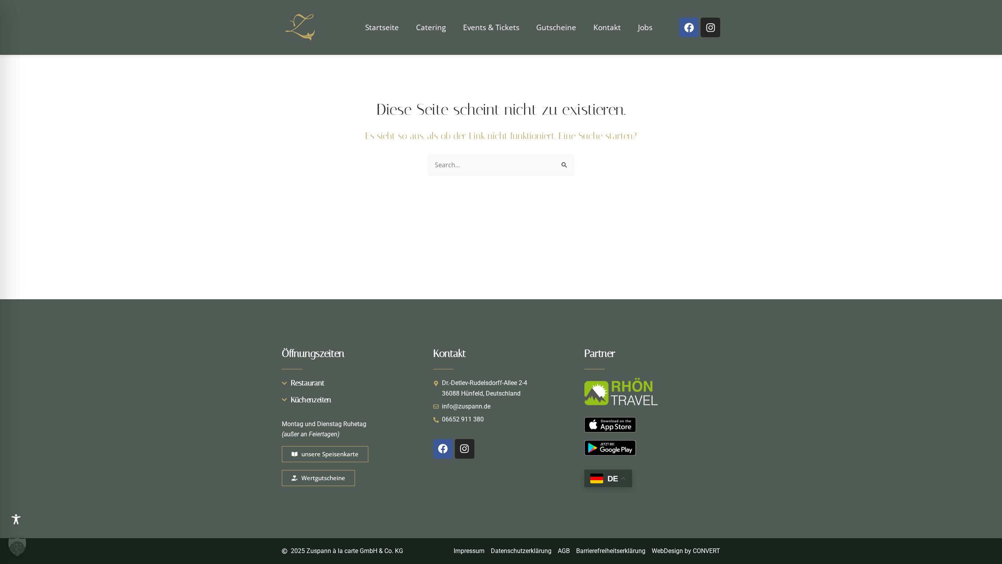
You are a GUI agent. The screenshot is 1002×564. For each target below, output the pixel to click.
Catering (431, 27)
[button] (17, 547)
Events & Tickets (491, 27)
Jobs (645, 27)
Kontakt (607, 27)
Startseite (382, 27)
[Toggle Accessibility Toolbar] (16, 519)
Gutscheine (556, 27)
